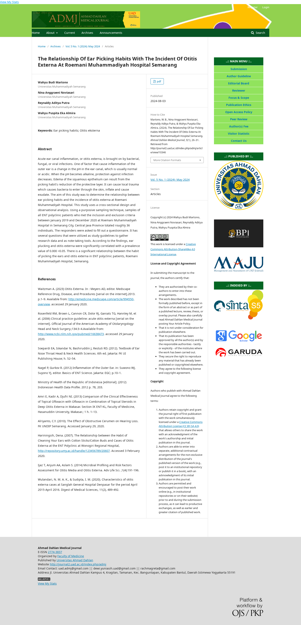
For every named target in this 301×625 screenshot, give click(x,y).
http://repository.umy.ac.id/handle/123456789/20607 (74, 451)
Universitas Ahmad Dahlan (75, 560)
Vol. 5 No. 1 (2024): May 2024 (83, 46)
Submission (239, 69)
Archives (87, 33)
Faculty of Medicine (70, 556)
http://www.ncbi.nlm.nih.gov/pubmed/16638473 (71, 334)
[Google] (238, 342)
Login (265, 7)
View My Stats (9, 2)
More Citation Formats (167, 160)
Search (260, 33)
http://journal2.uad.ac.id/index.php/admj (78, 564)
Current (69, 33)
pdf (158, 81)
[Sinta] (238, 318)
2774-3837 (55, 552)
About (50, 33)
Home (36, 33)
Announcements (111, 33)
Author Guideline (239, 76)
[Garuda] (238, 357)
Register (253, 7)
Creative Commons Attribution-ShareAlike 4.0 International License (173, 249)
